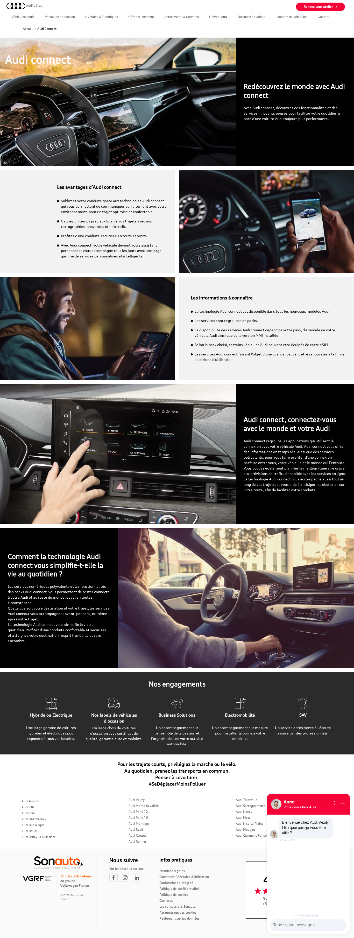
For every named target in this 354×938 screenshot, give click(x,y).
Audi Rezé (136, 829)
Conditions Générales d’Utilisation (184, 877)
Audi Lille (28, 807)
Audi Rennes (138, 841)
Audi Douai (29, 831)
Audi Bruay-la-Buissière (39, 837)
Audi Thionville (246, 800)
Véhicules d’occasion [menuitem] (60, 17)
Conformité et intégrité (176, 883)
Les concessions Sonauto (177, 906)
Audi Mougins (246, 829)
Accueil (28, 29)
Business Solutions (177, 715)
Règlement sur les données (179, 918)
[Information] (334, 803)
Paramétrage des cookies (177, 912)
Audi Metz (243, 818)
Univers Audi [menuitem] (218, 17)
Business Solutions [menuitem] (251, 17)
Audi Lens (29, 813)
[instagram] (127, 878)
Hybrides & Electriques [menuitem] (101, 17)
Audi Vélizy (137, 800)
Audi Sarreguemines (250, 806)
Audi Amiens (31, 801)
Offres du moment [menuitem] (141, 17)
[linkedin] (138, 878)
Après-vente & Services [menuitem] (181, 17)
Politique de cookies (173, 895)
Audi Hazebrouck (34, 819)
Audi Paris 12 (138, 812)
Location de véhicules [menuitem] (291, 17)
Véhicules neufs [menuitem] (23, 17)
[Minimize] (342, 803)
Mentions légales (172, 871)
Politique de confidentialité (179, 889)
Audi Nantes (137, 835)
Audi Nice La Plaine (250, 823)
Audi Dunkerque (33, 825)
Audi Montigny (139, 823)
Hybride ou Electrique (51, 715)
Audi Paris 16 (138, 818)
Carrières (166, 900)
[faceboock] (115, 878)
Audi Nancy (244, 812)
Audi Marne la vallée (144, 806)
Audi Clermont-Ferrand (253, 835)
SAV (303, 715)
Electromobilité (240, 715)
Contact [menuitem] (323, 17)
